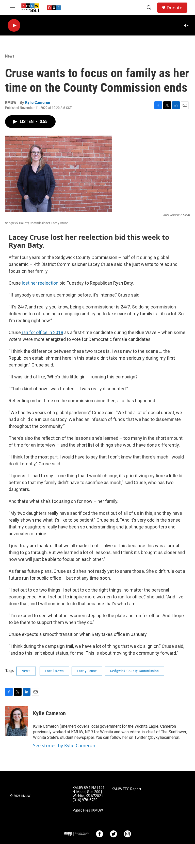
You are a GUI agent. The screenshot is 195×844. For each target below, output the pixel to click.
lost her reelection (39, 283)
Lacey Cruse (87, 671)
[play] (14, 25)
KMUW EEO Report (126, 789)
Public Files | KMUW (88, 810)
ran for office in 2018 (42, 332)
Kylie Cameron (37, 102)
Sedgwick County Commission (134, 671)
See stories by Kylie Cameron (64, 745)
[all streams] (187, 25)
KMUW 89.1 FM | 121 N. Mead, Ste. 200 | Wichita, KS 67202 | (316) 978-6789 (89, 794)
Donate (174, 7)
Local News (54, 671)
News (9, 56)
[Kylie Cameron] (16, 721)
